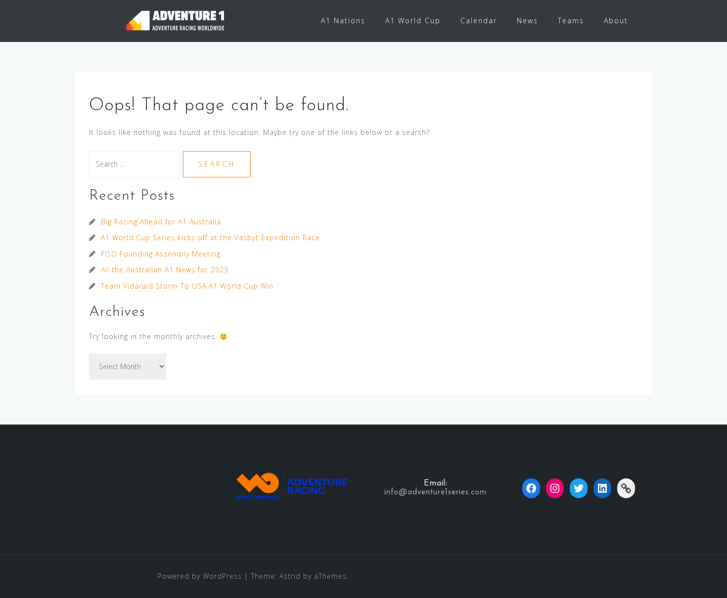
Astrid (290, 576)
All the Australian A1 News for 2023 (164, 269)
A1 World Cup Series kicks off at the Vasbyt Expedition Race (210, 237)
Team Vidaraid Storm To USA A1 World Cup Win (187, 286)
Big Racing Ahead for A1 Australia (161, 221)
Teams (571, 20)
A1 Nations (343, 20)
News (527, 20)
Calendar (478, 20)
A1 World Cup (413, 20)
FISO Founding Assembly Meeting (161, 253)
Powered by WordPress (200, 576)
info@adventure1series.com (435, 492)
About (616, 20)
